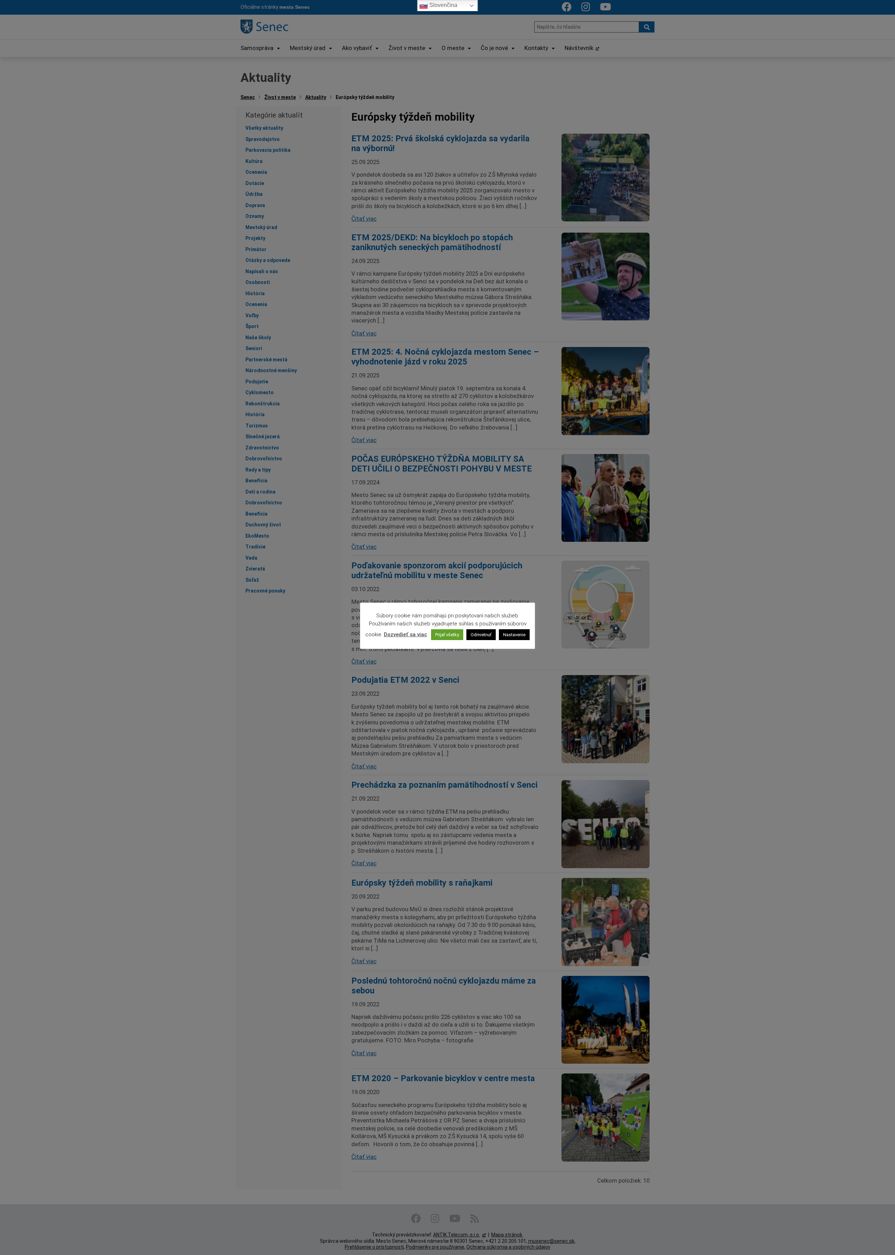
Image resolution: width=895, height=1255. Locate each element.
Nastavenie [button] (514, 634)
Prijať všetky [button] (447, 634)
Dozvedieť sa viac (405, 634)
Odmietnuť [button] (481, 634)
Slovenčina (442, 5)
